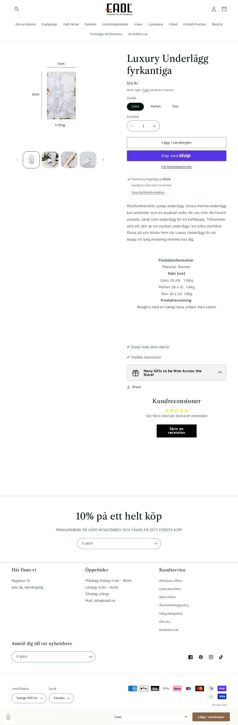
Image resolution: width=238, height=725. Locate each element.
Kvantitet (133, 117)
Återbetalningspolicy (174, 605)
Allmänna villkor (171, 581)
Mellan (156, 106)
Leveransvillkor (170, 589)
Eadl (224, 705)
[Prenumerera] (155, 543)
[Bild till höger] (103, 160)
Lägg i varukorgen (211, 717)
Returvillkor (167, 597)
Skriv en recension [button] (176, 431)
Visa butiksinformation (148, 192)
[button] (17, 9)
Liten (135, 106)
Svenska (59, 698)
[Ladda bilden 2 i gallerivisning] (50, 160)
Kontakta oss (168, 630)
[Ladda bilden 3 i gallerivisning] (69, 160)
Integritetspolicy (171, 613)
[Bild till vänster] (17, 160)
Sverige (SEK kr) (27, 698)
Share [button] (136, 387)
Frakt (145, 90)
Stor (175, 106)
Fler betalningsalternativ (177, 167)
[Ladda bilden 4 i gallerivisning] (88, 160)
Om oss (164, 622)
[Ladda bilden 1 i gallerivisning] (31, 160)
